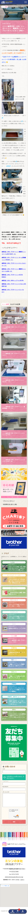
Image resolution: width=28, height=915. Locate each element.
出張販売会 (14, 648)
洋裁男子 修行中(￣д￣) (14, 696)
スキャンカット (14, 600)
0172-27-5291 (15, 871)
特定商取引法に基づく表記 (10, 504)
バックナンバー (14, 612)
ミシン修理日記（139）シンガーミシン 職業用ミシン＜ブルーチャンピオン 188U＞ (13, 28)
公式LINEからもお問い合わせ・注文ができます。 (15, 777)
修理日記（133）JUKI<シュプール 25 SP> (13, 280)
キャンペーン (14, 588)
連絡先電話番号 (5, 786)
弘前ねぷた (14, 671)
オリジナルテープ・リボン (14, 575)
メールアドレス (5, 781)
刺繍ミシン (14, 659)
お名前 (3, 768)
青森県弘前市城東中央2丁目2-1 (17, 868)
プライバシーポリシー (9, 501)
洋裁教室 (14, 683)
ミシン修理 (4, 6)
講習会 (14, 709)
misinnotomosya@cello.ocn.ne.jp (14, 877)
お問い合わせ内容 (5, 791)
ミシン (14, 624)
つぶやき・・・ (14, 562)
